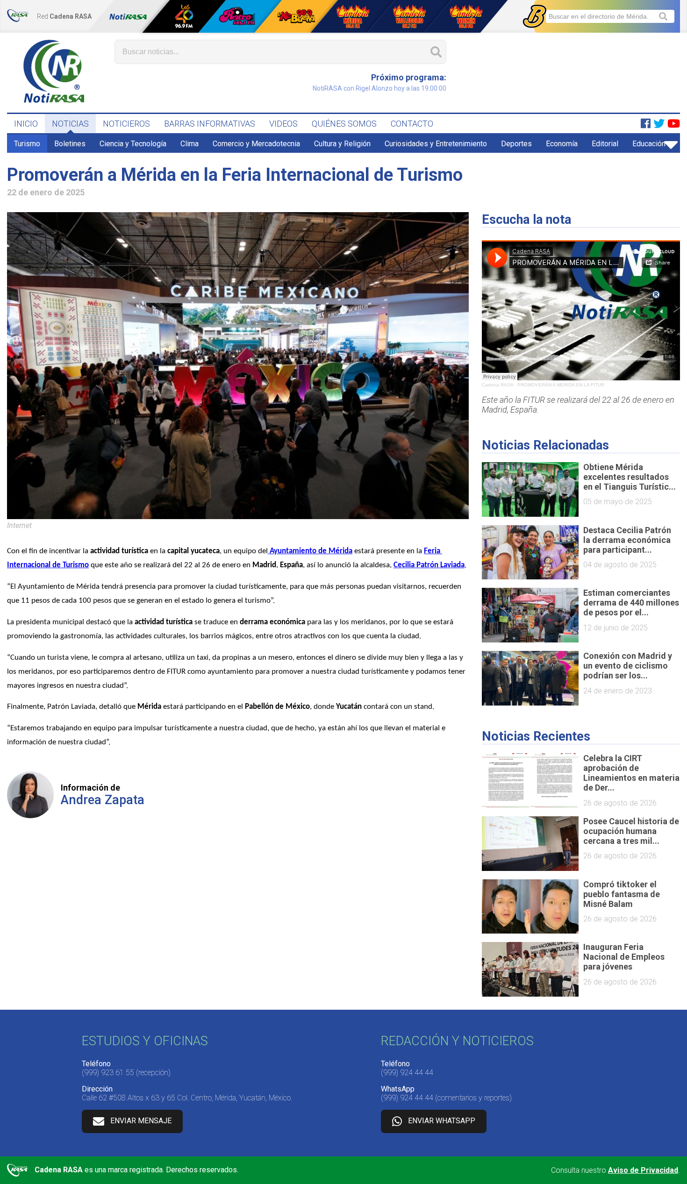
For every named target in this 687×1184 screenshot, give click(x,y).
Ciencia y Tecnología (133, 143)
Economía (562, 143)
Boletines (70, 143)
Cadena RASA (497, 384)
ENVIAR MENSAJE (141, 1120)
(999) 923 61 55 (108, 1072)
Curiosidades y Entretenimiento (436, 143)
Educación (649, 143)
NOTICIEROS (126, 123)
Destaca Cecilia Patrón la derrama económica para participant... (627, 540)
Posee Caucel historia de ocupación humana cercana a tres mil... (631, 831)
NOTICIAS (70, 123)
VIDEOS (283, 123)
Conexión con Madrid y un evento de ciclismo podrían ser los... (627, 665)
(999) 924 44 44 (407, 1072)
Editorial (605, 143)
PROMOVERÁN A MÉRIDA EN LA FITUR (560, 384)
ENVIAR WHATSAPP (441, 1120)
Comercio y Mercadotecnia (256, 143)
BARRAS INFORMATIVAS (209, 123)
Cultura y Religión (342, 143)
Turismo (27, 143)
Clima (189, 143)
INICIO (26, 123)
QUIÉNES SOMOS (344, 123)
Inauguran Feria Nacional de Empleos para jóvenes (624, 956)
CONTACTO (412, 123)
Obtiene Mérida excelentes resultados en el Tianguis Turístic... (629, 477)
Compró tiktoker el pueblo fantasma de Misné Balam (621, 894)
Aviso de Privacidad (643, 1170)
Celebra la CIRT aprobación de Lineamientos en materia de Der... (631, 772)
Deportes (516, 143)
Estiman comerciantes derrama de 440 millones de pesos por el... (631, 602)
